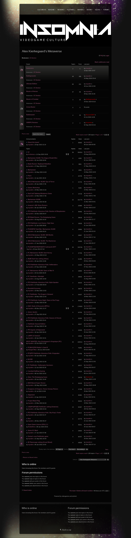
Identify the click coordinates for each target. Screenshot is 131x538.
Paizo (29, 175)
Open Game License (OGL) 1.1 (38, 424)
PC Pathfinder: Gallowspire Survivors (40, 365)
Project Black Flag (34, 401)
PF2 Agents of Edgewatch (36, 330)
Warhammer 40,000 (34, 199)
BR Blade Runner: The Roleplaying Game (41, 217)
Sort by (66, 449)
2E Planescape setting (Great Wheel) (40, 442)
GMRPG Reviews (32, 122)
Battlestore (30, 68)
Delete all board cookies (85, 491)
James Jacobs (32, 312)
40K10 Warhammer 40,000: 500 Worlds (40, 235)
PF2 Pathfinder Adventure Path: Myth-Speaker (43, 282)
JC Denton (32, 58)
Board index (27, 490)
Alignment (31, 395)
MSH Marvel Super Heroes (36, 383)
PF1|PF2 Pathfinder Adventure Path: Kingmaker (44, 353)
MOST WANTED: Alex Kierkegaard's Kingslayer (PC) (43, 341)
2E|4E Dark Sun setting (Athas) (38, 259)
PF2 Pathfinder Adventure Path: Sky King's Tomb (44, 412)
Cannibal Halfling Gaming (36, 371)
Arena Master (30, 107)
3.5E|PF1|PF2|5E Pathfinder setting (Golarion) (43, 407)
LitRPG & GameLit (34, 336)
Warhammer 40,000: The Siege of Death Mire (42, 158)
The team (72, 491)
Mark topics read (81, 134)
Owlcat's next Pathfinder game (38, 436)
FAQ (101, 55)
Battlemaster (30, 114)
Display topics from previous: (47, 449)
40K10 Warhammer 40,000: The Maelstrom (42, 241)
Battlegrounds (31, 76)
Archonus (31, 154)
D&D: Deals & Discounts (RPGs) (38, 306)
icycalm (88, 68)
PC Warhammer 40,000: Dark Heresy (40, 253)
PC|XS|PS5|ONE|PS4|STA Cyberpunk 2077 (42, 247)
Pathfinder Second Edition (36, 324)
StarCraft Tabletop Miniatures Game (40, 193)
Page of (99, 134)
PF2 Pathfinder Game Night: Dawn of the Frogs (43, 300)
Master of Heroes (32, 91)
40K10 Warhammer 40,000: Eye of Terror (41, 181)
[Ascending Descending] (82, 449)
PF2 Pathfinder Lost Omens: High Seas (41, 223)
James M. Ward (33, 430)
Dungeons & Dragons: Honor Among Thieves (43, 389)
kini (30, 249)
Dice (29, 418)
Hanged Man (32, 349)
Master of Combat (32, 99)
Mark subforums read (102, 62)
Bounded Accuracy (34, 288)
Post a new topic (25, 134)
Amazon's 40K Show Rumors (37, 205)
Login (107, 55)
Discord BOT (90, 115)
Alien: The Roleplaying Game (37, 377)
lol (28, 152)
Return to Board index (30, 457)
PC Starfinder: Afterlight (36, 276)
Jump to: (75, 459)
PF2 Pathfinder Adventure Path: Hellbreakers (43, 264)
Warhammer (32, 170)
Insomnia (89, 122)
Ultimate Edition (31, 83)
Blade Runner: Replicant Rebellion (39, 164)
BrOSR (30, 359)
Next (106, 449)
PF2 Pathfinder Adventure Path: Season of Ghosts (44, 318)
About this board (33, 142)
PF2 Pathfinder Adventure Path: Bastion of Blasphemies (46, 211)
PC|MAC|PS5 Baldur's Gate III (38, 347)
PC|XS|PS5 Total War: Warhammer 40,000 (41, 229)
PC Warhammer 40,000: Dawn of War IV (41, 270)
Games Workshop (34, 187)
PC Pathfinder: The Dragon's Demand (40, 294)
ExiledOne (31, 427)
